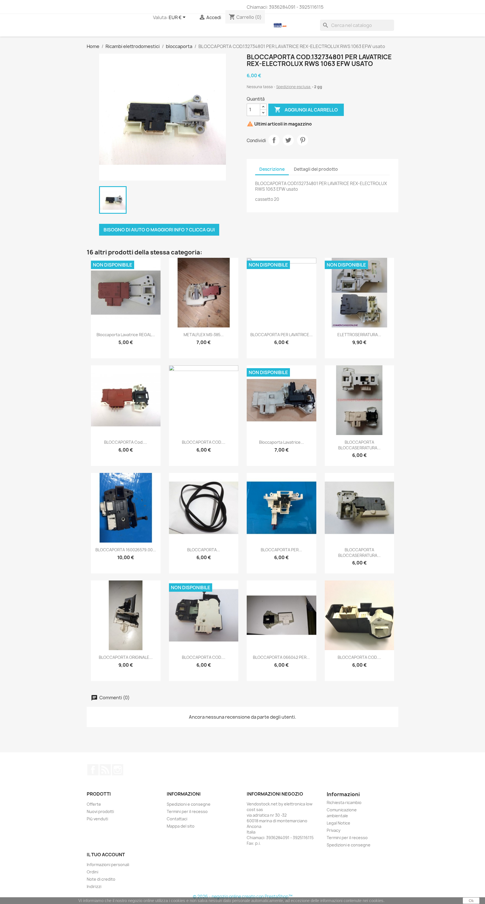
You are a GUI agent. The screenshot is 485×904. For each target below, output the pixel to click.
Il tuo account (106, 854)
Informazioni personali (108, 864)
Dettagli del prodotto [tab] (316, 169)
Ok (471, 900)
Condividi (274, 140)
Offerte (94, 804)
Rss (105, 769)
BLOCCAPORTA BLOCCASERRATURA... (359, 445)
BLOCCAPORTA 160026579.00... (125, 549)
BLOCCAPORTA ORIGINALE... (126, 657)
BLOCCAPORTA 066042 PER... (281, 657)
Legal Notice (338, 823)
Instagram (117, 769)
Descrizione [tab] (272, 169)
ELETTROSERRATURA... (359, 334)
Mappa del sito (181, 826)
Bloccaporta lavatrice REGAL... (126, 334)
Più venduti (97, 818)
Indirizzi (94, 886)
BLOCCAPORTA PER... (281, 549)
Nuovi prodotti (100, 811)
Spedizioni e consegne (189, 804)
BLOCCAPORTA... (203, 549)
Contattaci (177, 818)
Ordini (92, 872)
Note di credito (101, 879)
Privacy (333, 830)
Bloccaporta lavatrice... (281, 442)
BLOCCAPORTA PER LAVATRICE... (281, 334)
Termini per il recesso (187, 811)
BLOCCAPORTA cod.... (125, 442)
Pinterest (302, 140)
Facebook (93, 769)
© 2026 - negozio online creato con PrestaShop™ (242, 897)
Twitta (288, 140)
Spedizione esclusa (293, 86)
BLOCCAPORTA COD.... (203, 442)
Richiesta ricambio (344, 802)
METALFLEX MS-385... (204, 334)
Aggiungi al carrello (306, 109)
